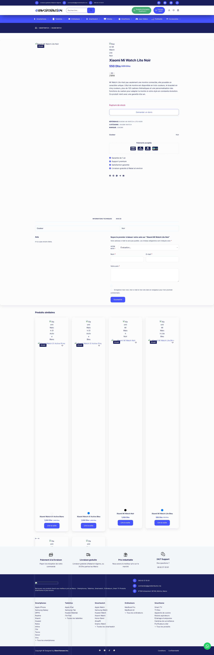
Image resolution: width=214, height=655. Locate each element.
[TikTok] (177, 2)
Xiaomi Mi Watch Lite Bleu (162, 513)
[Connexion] (169, 10)
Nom (113, 254)
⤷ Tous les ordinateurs (134, 613)
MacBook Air (130, 610)
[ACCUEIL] (36, 28)
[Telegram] (120, 176)
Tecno (37, 632)
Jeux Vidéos (143, 19)
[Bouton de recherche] (91, 10)
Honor (37, 635)
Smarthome (125, 19)
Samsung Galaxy (41, 610)
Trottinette (158, 19)
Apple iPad (69, 607)
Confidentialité (173, 651)
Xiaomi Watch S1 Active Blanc (52, 517)
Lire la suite (52, 526)
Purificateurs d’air (161, 624)
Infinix (37, 627)
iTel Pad (68, 616)
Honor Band (99, 618)
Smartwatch (93, 19)
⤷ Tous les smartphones (45, 640)
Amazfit (98, 621)
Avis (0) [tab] (118, 219)
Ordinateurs (75, 19)
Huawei (38, 621)
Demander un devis (144, 112)
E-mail (149, 254)
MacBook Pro (130, 607)
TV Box (157, 610)
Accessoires (173, 19)
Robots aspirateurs (162, 616)
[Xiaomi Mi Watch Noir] (125, 422)
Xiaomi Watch (126, 124)
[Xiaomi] (112, 49)
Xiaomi (120, 127)
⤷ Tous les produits (162, 627)
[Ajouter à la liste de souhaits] (62, 345)
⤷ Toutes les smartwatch (105, 627)
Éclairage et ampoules (163, 618)
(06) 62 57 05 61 (99, 2)
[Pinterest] (113, 176)
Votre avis (115, 266)
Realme (38, 616)
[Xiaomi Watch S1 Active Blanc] (52, 425)
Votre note (113, 247)
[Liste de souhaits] (173, 10)
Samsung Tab (70, 610)
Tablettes (58, 19)
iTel (36, 629)
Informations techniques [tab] (102, 219)
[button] (207, 646)
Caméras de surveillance (164, 621)
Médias (109, 19)
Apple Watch (100, 607)
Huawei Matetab (71, 613)
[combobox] (76, 10)
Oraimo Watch (100, 624)
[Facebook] (158, 2)
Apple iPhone (40, 607)
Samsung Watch (101, 610)
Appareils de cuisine (163, 613)
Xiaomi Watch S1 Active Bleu (88, 517)
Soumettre (118, 300)
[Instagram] (165, 2)
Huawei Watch (100, 613)
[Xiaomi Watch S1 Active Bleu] (89, 425)
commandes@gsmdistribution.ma (77, 2)
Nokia (37, 624)
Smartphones (41, 19)
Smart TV (158, 607)
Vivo (37, 638)
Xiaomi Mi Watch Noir (125, 513)
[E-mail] (123, 176)
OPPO (37, 613)
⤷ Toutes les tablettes (73, 618)
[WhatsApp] (171, 2)
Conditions (162, 651)
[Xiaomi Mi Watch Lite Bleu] (162, 422)
